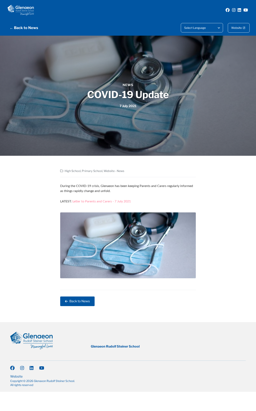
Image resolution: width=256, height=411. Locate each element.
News (128, 85)
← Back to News (24, 28)
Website (236, 27)
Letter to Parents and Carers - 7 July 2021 (101, 201)
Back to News (79, 301)
